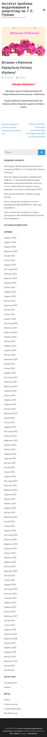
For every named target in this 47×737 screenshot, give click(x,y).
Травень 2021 (10, 508)
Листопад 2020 (10, 535)
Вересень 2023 (10, 386)
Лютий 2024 (9, 364)
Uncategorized (10, 682)
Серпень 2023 (10, 391)
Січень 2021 (9, 526)
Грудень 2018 (10, 629)
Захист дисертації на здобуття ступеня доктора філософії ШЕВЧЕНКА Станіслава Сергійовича (22, 204)
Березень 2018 (10, 661)
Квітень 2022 (10, 463)
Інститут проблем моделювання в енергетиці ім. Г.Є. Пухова (18, 9)
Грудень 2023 (10, 373)
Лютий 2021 (9, 521)
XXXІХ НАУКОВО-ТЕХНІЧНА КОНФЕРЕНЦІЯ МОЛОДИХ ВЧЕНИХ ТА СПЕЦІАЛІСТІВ (35, 130)
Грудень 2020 (10, 530)
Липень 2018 (9, 643)
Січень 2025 (9, 314)
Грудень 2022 (10, 427)
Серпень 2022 (10, 445)
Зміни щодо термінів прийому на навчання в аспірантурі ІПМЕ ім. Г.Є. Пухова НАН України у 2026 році (24, 169)
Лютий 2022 (9, 467)
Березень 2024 (10, 359)
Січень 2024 (9, 368)
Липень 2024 (9, 341)
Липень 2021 (9, 499)
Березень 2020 (10, 571)
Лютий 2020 (9, 575)
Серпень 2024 (10, 337)
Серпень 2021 (10, 494)
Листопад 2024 (10, 323)
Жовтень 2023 (10, 382)
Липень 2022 (9, 449)
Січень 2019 (9, 625)
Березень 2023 (10, 413)
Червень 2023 (10, 400)
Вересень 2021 (10, 490)
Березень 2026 (10, 251)
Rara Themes (14, 733)
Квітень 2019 (10, 611)
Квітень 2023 (10, 409)
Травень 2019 (10, 607)
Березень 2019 (10, 616)
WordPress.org (10, 713)
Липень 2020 (9, 553)
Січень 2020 (9, 580)
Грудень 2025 (10, 265)
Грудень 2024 (10, 319)
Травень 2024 (10, 350)
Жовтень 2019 (10, 593)
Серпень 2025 (10, 283)
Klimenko (22, 78)
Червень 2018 (10, 647)
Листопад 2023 (10, 377)
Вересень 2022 (10, 440)
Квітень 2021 (10, 512)
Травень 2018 (10, 652)
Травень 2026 (10, 247)
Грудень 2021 (10, 476)
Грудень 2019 (10, 584)
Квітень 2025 (10, 301)
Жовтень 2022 (10, 436)
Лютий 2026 (9, 256)
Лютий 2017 (9, 670)
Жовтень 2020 (10, 539)
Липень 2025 (9, 287)
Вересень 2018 (10, 638)
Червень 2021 (10, 503)
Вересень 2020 (10, 544)
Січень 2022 (9, 472)
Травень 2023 (10, 404)
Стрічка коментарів (12, 708)
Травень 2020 (10, 562)
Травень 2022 (10, 458)
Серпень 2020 (10, 548)
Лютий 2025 (9, 310)
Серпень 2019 (10, 598)
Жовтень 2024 (10, 328)
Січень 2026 (9, 260)
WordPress (32, 733)
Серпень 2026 (10, 238)
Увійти (7, 699)
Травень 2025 (10, 296)
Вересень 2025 (10, 278)
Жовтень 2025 (10, 274)
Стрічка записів (11, 704)
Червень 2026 (10, 242)
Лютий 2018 (9, 665)
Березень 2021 (10, 517)
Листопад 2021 (10, 481)
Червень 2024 (10, 346)
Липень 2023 (9, 395)
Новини (7, 687)
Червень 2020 (10, 557)
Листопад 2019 (10, 589)
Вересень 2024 (10, 332)
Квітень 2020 (10, 566)
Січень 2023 (9, 422)
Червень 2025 (10, 292)
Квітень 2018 (10, 656)
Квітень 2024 (10, 355)
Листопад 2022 (10, 431)
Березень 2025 (10, 305)
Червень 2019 (10, 602)
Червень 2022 (10, 454)
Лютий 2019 (9, 620)
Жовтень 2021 (10, 485)
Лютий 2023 (9, 418)
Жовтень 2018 (10, 634)
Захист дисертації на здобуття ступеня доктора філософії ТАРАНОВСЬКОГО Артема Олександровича (24, 215)
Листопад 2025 (10, 269)
